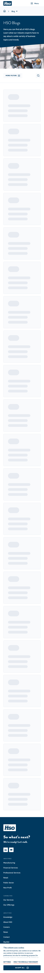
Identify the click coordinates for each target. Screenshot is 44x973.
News (5, 932)
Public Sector (8, 883)
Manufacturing (9, 863)
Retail (5, 878)
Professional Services (11, 873)
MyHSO (6, 942)
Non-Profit (7, 888)
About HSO (7, 922)
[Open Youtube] (11, 850)
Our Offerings (8, 905)
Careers (6, 927)
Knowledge (7, 917)
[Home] (7, 3)
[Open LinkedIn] (5, 850)
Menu (36, 3)
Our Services (8, 900)
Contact (6, 937)
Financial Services (10, 868)
